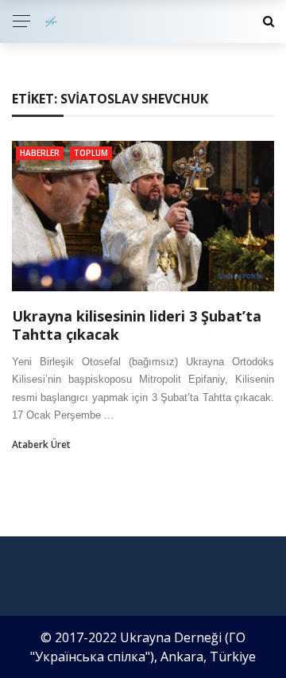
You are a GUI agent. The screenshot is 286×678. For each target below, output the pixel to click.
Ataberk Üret (41, 444)
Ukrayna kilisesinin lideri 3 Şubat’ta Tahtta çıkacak (136, 325)
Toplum (91, 152)
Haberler (40, 152)
